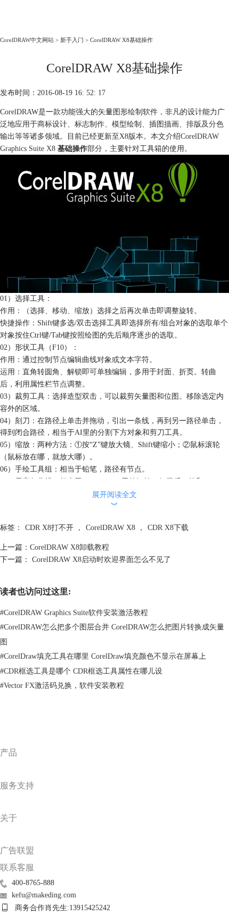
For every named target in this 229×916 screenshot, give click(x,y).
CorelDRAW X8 (110, 528)
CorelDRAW (23, 25)
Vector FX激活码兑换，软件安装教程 (62, 686)
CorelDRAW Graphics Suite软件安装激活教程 (74, 613)
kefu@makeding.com (44, 895)
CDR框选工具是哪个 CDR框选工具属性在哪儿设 (81, 671)
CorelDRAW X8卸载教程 (69, 547)
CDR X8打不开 (49, 528)
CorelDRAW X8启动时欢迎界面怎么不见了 (100, 560)
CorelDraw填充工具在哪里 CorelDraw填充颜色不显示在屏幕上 (103, 656)
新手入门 (72, 40)
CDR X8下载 (168, 528)
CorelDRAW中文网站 (27, 40)
